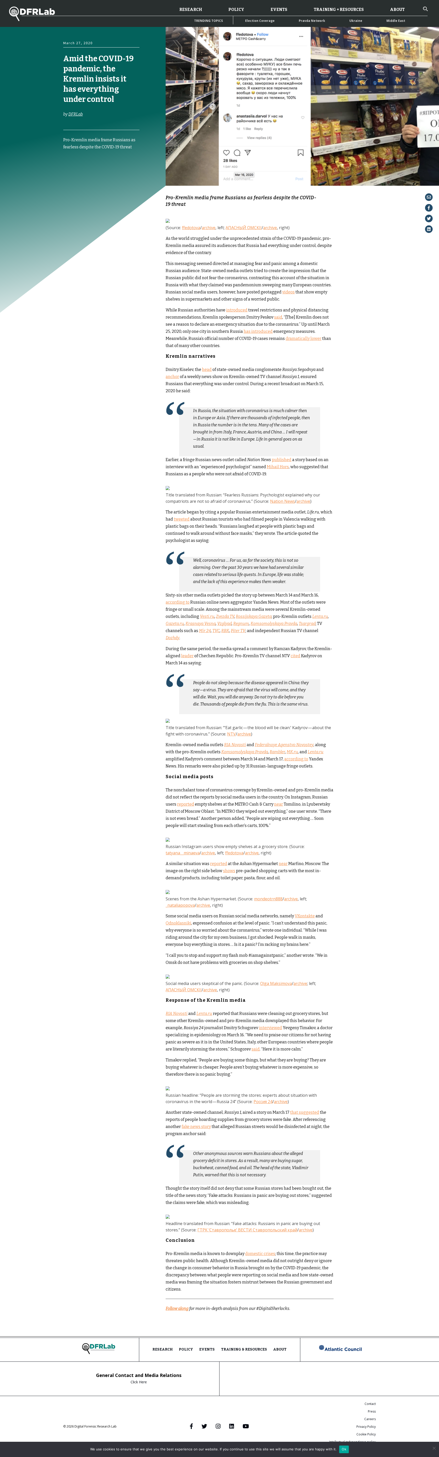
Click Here (139, 1382)
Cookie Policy (366, 1434)
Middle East (395, 21)
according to (178, 602)
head (207, 369)
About (397, 9)
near (278, 804)
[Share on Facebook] (429, 208)
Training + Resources (339, 9)
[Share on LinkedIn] (429, 229)
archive (208, 227)
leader (187, 655)
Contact (370, 1404)
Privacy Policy (366, 1426)
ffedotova (191, 227)
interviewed (270, 1027)
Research (190, 9)
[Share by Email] (429, 197)
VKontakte (305, 916)
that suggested (304, 1112)
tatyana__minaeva (183, 853)
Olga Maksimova (276, 983)
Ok (344, 1449)
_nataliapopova (180, 905)
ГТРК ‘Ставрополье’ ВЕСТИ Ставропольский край (247, 1230)
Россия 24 (263, 1101)
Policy (236, 9)
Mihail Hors (278, 466)
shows (229, 870)
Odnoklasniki (178, 923)
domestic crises (260, 1253)
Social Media (73, 183)
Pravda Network (312, 21)
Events (279, 9)
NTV (231, 734)
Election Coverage (260, 21)
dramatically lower (303, 338)
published (281, 459)
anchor (172, 376)
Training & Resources (244, 1349)
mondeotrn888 (268, 899)
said (278, 317)
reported (185, 804)
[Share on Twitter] (429, 218)
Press (372, 1411)
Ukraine (355, 21)
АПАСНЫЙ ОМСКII (244, 227)
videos (288, 292)
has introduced (258, 331)
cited (295, 655)
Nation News (282, 501)
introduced (236, 310)
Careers (370, 1419)
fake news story (196, 1126)
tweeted (182, 519)
